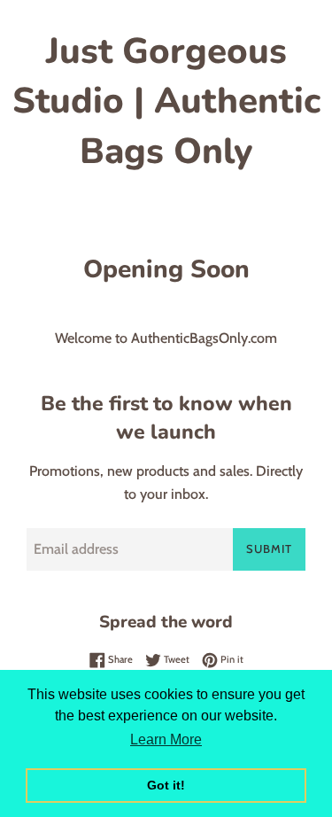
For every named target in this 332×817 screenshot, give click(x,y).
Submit (269, 548)
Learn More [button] (166, 739)
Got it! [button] (166, 785)
